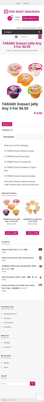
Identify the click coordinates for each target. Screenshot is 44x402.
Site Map (7, 343)
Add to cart (7, 124)
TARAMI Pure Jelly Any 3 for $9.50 (32, 220)
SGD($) (25, 3)
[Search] (40, 37)
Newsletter (7, 327)
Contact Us (7, 347)
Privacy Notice (8, 323)
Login (18, 3)
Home (9, 50)
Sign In (6, 367)
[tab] (8, 136)
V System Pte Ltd (11, 400)
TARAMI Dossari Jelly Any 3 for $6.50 (11, 220)
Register (6, 363)
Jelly (11, 130)
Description (9, 137)
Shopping (7, 318)
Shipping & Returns (10, 314)
